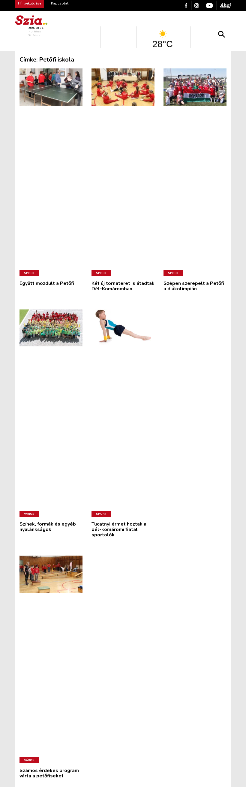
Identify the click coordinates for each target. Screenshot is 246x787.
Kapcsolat (59, 3)
